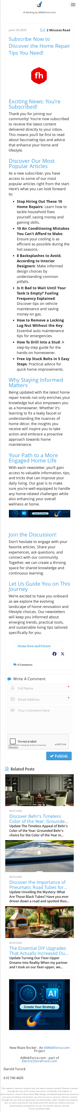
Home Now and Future (34, 646)
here (47, 1108)
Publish (61, 756)
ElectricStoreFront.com (39, 1061)
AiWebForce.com (57, 1047)
